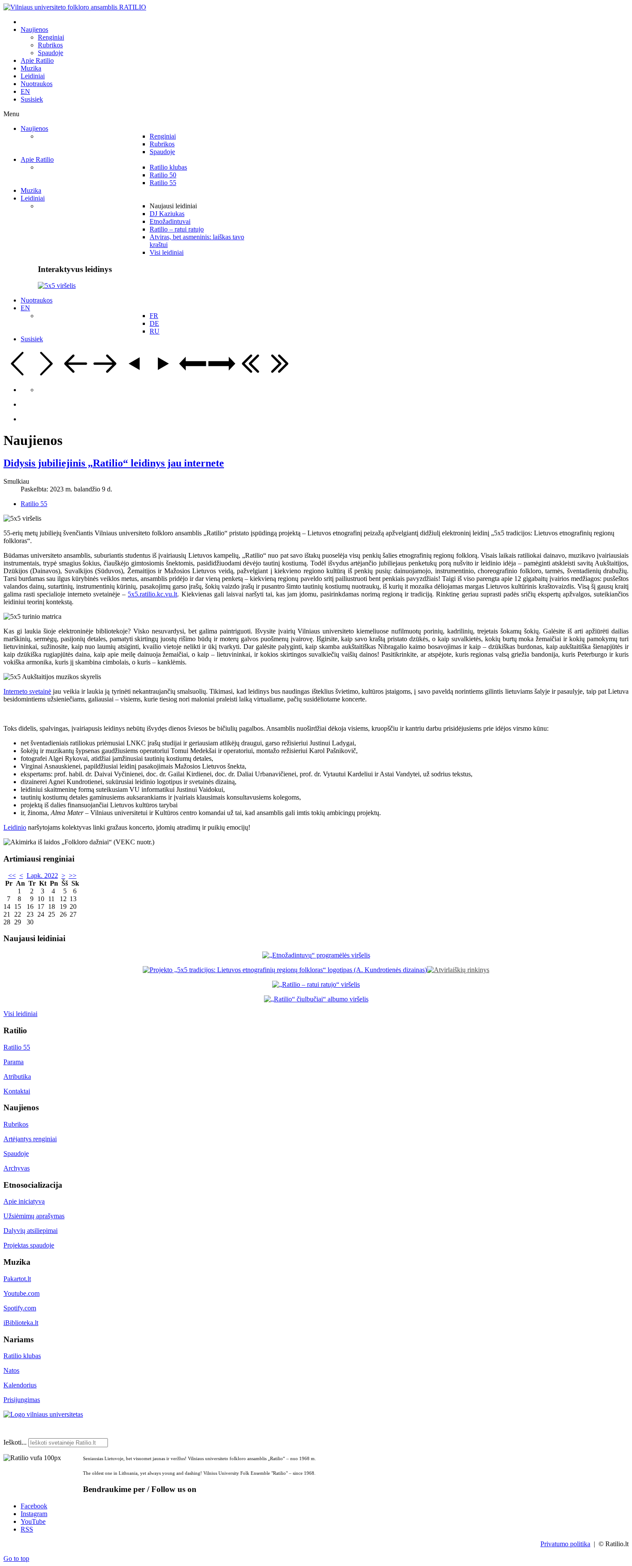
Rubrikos (15, 1124)
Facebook (34, 1506)
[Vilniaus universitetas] (43, 1414)
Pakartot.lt (17, 1278)
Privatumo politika (565, 1543)
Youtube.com (21, 1293)
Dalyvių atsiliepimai (30, 1230)
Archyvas (16, 1168)
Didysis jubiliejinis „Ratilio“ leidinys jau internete (113, 463)
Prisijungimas (21, 1399)
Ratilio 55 (34, 503)
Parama (13, 1062)
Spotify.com (19, 1308)
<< (12, 875)
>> (73, 875)
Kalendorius (20, 1385)
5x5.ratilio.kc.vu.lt (152, 594)
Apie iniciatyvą (24, 1201)
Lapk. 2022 (42, 875)
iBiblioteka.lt (20, 1322)
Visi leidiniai (20, 1013)
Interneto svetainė (27, 691)
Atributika (17, 1076)
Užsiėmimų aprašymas (33, 1216)
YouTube (33, 1521)
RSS (27, 1529)
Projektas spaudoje (28, 1245)
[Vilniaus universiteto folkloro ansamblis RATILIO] (74, 7)
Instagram (34, 1513)
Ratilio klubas (22, 1355)
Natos (11, 1370)
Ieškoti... (15, 1442)
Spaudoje (16, 1153)
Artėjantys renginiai (30, 1139)
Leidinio (14, 827)
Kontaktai (16, 1091)
